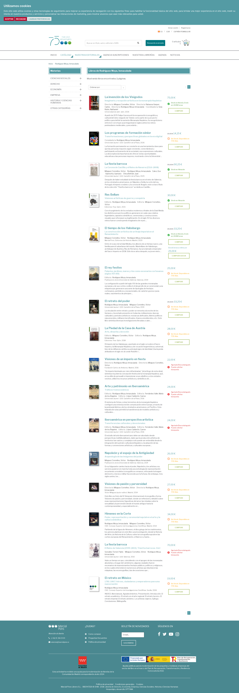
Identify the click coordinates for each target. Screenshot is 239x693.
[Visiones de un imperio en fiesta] (94, 365)
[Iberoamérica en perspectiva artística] (94, 425)
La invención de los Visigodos (124, 97)
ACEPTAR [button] (9, 19)
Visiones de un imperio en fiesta (125, 359)
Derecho (55, 84)
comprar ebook (179, 256)
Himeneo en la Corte (118, 513)
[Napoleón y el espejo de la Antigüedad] (94, 459)
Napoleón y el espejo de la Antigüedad (129, 453)
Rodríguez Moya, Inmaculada (67, 64)
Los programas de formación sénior (128, 132)
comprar (179, 111)
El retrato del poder (117, 301)
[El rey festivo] (94, 273)
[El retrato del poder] (94, 307)
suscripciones (116, 55)
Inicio (54, 55)
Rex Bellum (112, 194)
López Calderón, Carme (136, 396)
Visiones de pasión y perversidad (126, 483)
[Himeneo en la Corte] (94, 519)
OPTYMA (129, 689)
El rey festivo (113, 267)
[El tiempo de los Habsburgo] (94, 234)
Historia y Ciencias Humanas (61, 101)
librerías (143, 55)
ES (162, 32)
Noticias (175, 55)
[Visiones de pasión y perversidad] (94, 487)
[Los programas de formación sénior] (94, 138)
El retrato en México (118, 577)
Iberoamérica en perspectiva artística (129, 419)
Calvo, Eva (156, 171)
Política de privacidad (97, 642)
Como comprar (94, 634)
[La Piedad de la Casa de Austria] (94, 334)
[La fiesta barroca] (94, 169)
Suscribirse (128, 643)
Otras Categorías (60, 108)
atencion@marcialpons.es (60, 642)
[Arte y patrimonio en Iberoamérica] (94, 392)
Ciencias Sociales (60, 78)
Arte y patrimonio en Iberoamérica (127, 386)
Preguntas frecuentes (97, 638)
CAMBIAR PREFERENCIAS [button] (39, 19)
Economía (55, 89)
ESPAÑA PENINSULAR (182, 32)
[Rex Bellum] (94, 200)
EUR (168, 32)
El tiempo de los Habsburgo (122, 228)
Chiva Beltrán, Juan (130, 174)
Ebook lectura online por (177, 248)
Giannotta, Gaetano (113, 174)
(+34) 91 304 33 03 (58, 638)
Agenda (162, 55)
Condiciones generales (124, 684)
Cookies (139, 684)
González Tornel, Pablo (114, 552)
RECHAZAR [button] (21, 19)
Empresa (55, 95)
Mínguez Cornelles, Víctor (124, 104)
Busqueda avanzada (155, 43)
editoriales (87, 55)
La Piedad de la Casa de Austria (125, 328)
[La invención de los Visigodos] (94, 103)
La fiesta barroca (116, 163)
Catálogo (65, 55)
